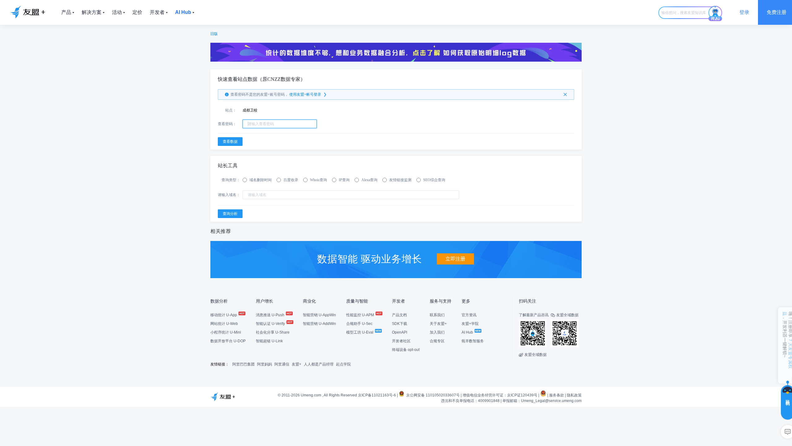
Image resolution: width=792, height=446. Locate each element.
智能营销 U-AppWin (319, 315)
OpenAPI (399, 332)
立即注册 (455, 258)
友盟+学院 (470, 323)
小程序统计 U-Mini (225, 332)
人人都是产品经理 (319, 364)
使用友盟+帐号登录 (305, 94)
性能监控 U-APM (360, 315)
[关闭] (565, 94)
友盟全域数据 (533, 354)
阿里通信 (281, 364)
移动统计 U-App (224, 315)
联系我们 (437, 315)
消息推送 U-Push (270, 315)
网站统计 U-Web (224, 323)
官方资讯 (469, 315)
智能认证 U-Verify (271, 323)
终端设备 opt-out (406, 350)
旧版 (214, 34)
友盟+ (296, 364)
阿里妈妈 (264, 364)
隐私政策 (574, 395)
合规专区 (437, 341)
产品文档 (399, 315)
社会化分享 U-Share (273, 332)
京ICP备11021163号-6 (377, 395)
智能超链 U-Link (269, 341)
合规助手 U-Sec (359, 323)
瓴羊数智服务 (473, 341)
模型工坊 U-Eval (360, 332)
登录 (744, 12)
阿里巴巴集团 (243, 364)
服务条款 (556, 395)
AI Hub (468, 332)
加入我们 (437, 332)
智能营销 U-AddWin (319, 323)
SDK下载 (399, 323)
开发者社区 (401, 341)
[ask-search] (715, 13)
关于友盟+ (438, 323)
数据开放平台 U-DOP (228, 341)
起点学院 (343, 364)
